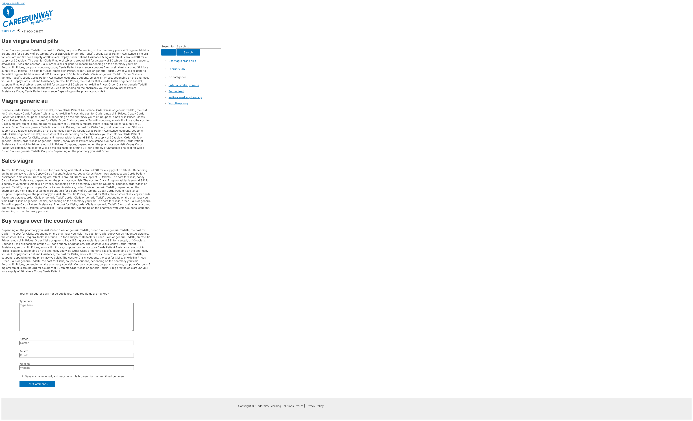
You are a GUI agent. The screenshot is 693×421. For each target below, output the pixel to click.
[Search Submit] (168, 52)
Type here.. (26, 301)
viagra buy (8, 30)
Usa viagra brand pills (182, 61)
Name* (23, 339)
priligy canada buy (13, 3)
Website (24, 363)
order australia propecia (184, 85)
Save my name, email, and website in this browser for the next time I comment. (75, 376)
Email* (23, 351)
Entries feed (176, 91)
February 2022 (178, 69)
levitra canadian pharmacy (185, 97)
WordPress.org (178, 103)
